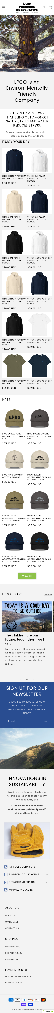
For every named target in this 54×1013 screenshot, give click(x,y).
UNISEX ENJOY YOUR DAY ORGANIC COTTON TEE (39, 341)
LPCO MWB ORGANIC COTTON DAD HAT (12, 476)
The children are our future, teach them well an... (24, 639)
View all (27, 575)
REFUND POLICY (13, 959)
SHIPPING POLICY (13, 953)
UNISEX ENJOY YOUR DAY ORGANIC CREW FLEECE (14, 177)
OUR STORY (11, 915)
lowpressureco (23, 1009)
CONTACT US (12, 928)
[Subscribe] (45, 721)
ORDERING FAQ (12, 946)
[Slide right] (33, 679)
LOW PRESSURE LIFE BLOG (19, 976)
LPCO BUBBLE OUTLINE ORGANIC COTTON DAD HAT (39, 436)
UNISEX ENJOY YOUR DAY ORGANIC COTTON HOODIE (39, 260)
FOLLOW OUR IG (14, 982)
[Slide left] (21, 679)
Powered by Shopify (35, 1009)
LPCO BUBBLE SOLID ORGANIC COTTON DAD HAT (14, 436)
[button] (3, 7)
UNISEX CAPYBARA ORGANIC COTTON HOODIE (36, 178)
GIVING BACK (11, 922)
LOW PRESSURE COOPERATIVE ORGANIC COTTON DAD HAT (39, 477)
